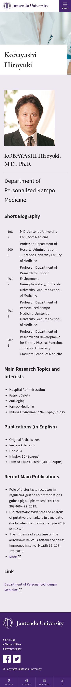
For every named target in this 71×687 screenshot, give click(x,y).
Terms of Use (13, 644)
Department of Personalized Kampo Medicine (30, 587)
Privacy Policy (13, 649)
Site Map (10, 639)
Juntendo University (39, 623)
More (13, 556)
